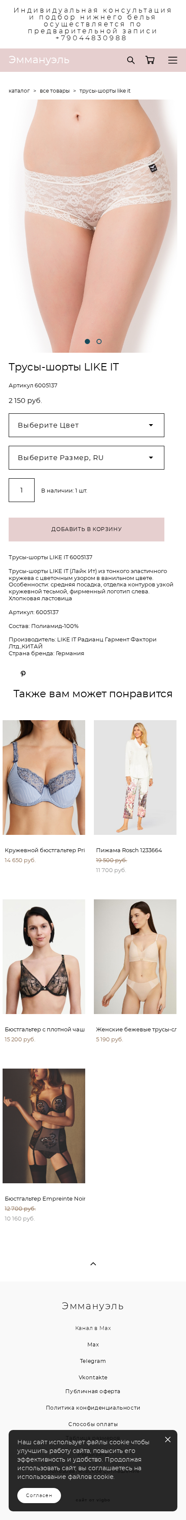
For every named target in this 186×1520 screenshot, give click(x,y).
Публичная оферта (93, 1391)
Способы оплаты (93, 1424)
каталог (19, 90)
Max (105, 1328)
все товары (55, 90)
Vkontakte (93, 1377)
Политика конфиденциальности (93, 1408)
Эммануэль (39, 60)
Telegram (93, 1361)
